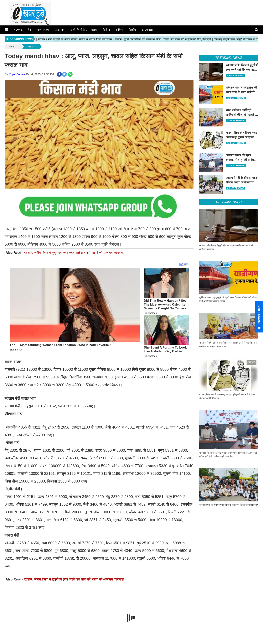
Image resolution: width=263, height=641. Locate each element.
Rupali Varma (17, 74)
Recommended (229, 202)
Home (17, 29)
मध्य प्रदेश (43, 29)
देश (30, 29)
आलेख (93, 29)
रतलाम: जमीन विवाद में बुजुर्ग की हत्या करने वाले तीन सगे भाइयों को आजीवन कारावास (73, 252)
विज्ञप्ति (132, 29)
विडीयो (106, 29)
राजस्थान (60, 29)
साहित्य (119, 29)
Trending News (228, 58)
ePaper (147, 29)
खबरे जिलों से (77, 29)
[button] (6, 30)
